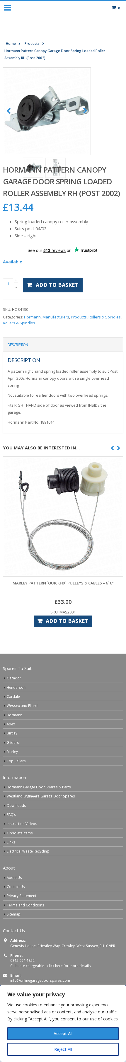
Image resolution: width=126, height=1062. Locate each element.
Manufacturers (55, 317)
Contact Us (16, 886)
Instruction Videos (22, 823)
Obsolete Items (20, 833)
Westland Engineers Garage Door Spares (41, 796)
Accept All (63, 1033)
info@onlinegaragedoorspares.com (40, 980)
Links (11, 842)
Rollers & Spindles (104, 317)
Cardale (13, 696)
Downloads (16, 805)
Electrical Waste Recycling (28, 851)
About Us (14, 877)
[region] (63, 1023)
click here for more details (69, 965)
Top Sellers (16, 760)
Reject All (63, 1049)
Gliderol (13, 742)
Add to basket (57, 284)
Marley (12, 751)
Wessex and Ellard (22, 705)
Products (79, 317)
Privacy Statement (21, 895)
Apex (11, 724)
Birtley (12, 733)
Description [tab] (18, 344)
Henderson (16, 687)
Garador (14, 678)
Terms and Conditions (25, 905)
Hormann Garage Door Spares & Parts (39, 787)
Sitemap (14, 914)
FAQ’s (11, 814)
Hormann (32, 317)
